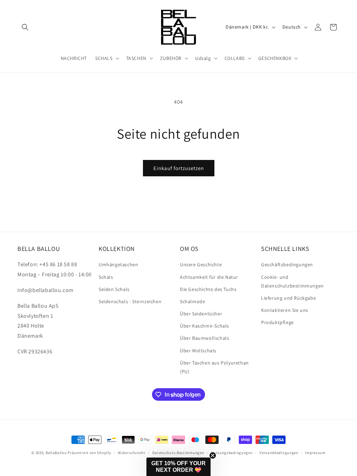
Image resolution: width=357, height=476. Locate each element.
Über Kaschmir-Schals (204, 326)
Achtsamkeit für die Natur (209, 277)
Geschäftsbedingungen (287, 264)
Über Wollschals (198, 350)
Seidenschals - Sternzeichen (130, 301)
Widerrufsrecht (131, 452)
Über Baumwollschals (204, 338)
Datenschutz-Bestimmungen (178, 452)
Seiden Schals (114, 289)
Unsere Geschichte (201, 264)
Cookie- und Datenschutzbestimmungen (292, 281)
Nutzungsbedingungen (231, 452)
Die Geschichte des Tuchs (208, 289)
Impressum (315, 452)
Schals (106, 277)
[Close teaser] (212, 455)
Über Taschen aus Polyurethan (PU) (214, 367)
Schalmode (192, 301)
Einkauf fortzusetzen (178, 168)
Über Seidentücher (201, 313)
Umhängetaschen (118, 264)
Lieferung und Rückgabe (288, 298)
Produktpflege (277, 322)
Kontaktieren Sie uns (284, 310)
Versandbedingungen (278, 452)
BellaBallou (56, 452)
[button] (25, 27)
